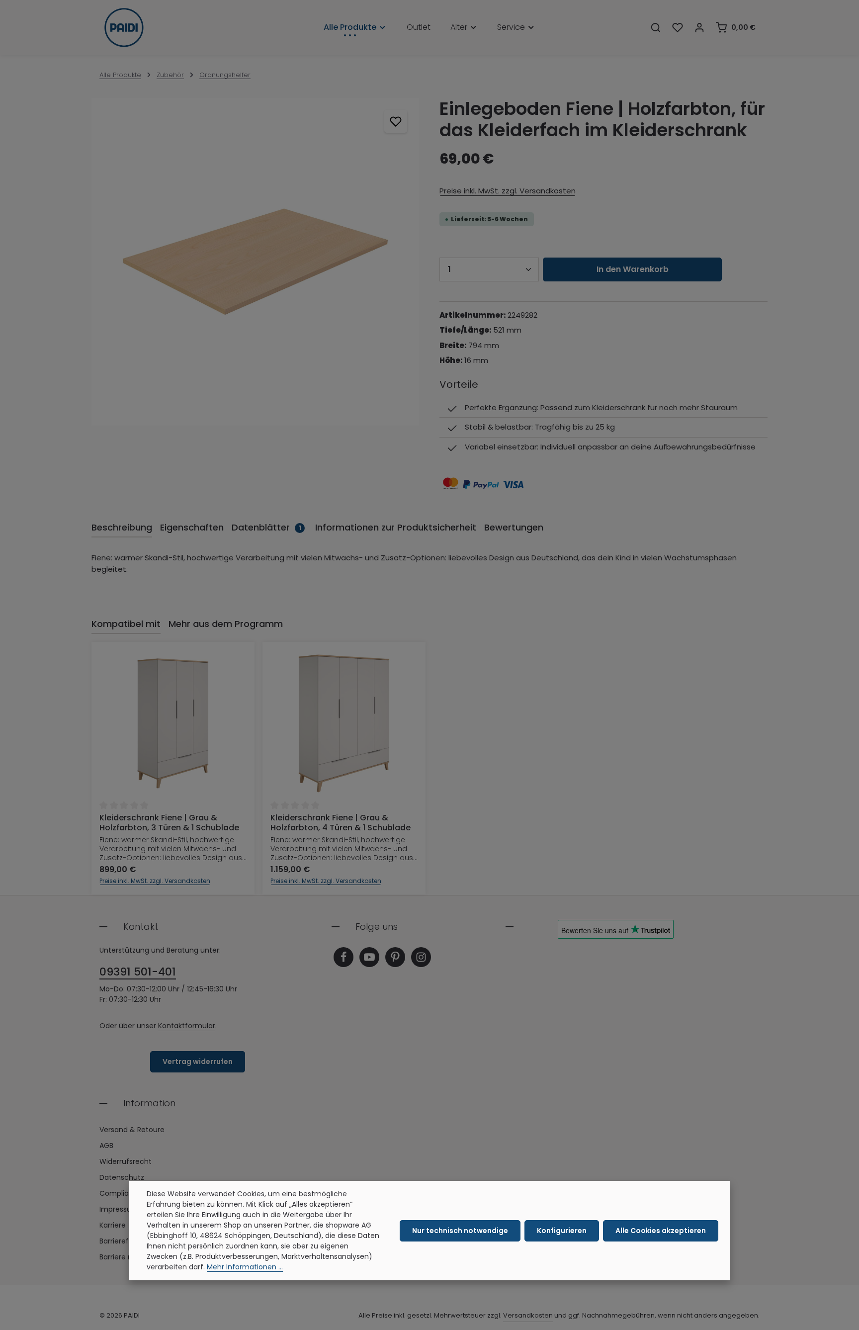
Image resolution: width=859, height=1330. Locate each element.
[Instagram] (421, 957)
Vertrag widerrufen (198, 1061)
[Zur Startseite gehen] (124, 27)
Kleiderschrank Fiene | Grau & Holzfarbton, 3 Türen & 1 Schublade (169, 823)
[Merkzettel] (677, 27)
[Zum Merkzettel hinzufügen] (396, 121)
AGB (106, 1146)
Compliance (120, 1193)
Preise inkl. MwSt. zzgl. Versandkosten (507, 190)
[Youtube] (369, 957)
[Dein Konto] (699, 27)
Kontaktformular (186, 1026)
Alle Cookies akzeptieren (660, 1231)
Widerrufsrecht (125, 1161)
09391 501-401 (137, 971)
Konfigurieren (562, 1231)
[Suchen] (656, 27)
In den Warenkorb (633, 269)
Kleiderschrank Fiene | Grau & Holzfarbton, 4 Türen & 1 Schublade (340, 823)
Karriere (112, 1225)
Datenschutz (121, 1177)
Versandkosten (528, 1315)
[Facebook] (343, 957)
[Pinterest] (395, 957)
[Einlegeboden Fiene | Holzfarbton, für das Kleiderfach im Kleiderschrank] (255, 262)
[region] (256, 262)
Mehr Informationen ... (245, 1267)
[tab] (121, 527)
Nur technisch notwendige (460, 1231)
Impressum (119, 1209)
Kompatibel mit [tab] (126, 624)
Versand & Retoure (132, 1130)
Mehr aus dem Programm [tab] (226, 624)
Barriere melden (127, 1257)
